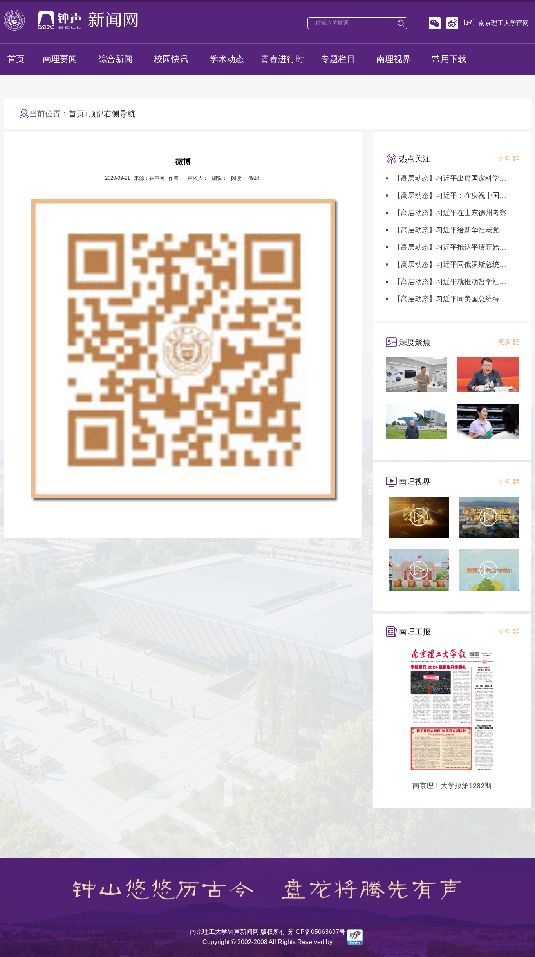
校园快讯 (171, 59)
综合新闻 (115, 59)
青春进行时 (282, 59)
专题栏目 (338, 59)
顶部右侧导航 (111, 113)
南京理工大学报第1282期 (452, 786)
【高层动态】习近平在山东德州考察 (450, 213)
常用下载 (449, 59)
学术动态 (227, 59)
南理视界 (393, 59)
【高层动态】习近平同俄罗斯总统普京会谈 (461, 264)
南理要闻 (60, 59)
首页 (16, 59)
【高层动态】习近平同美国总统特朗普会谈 (461, 299)
